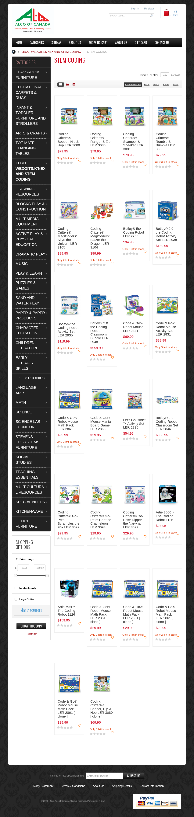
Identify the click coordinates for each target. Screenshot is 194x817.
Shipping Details (122, 785)
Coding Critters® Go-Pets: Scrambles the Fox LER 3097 (68, 520)
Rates (166, 84)
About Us (98, 785)
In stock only (27, 587)
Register (149, 8)
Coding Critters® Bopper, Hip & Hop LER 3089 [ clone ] (101, 709)
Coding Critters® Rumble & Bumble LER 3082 (165, 141)
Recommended (133, 84)
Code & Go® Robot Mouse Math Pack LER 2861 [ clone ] (100, 614)
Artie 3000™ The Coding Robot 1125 (165, 516)
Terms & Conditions (73, 785)
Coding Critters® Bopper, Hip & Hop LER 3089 (69, 139)
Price (146, 84)
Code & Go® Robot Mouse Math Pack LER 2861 (68, 423)
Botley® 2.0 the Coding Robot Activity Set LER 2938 (166, 234)
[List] (67, 84)
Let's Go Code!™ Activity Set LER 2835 (134, 423)
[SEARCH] (151, 15)
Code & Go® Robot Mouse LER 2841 (133, 327)
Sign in (135, 8)
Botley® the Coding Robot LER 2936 (133, 232)
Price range (27, 559)
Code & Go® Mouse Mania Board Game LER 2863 (100, 423)
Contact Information (151, 785)
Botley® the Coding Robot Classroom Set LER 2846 (167, 423)
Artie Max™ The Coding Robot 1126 (66, 610)
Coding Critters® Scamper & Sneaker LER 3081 (133, 141)
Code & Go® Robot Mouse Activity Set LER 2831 (166, 329)
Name (156, 84)
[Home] (33, 20)
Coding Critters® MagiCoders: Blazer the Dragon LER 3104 (100, 238)
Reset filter (31, 634)
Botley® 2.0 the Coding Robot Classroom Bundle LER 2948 (99, 333)
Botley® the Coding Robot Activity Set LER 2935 (68, 329)
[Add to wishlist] (79, 161)
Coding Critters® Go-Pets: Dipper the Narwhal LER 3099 (133, 520)
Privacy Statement (42, 785)
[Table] (74, 84)
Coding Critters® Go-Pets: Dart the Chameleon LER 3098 (100, 520)
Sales (175, 84)
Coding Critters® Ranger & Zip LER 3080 (100, 139)
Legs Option (27, 599)
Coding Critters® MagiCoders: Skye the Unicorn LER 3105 (67, 238)
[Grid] (60, 84)
